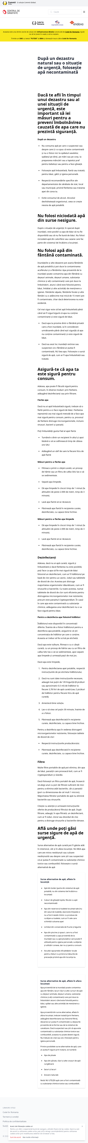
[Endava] (76, 23)
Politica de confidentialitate (14, 1121)
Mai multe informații (30, 1137)
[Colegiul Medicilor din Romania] (57, 23)
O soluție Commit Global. (26, 2)
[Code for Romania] (38, 23)
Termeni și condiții (11, 1117)
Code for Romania (10, 1112)
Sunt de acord (15, 1137)
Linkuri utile (9, 1108)
